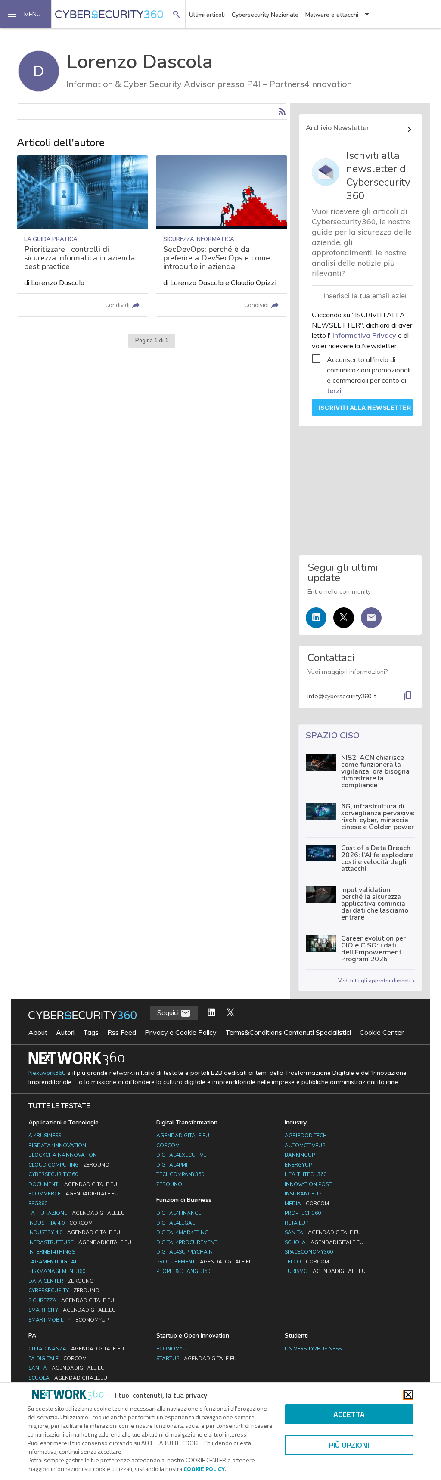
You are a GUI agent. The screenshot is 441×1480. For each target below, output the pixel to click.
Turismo (325, 1271)
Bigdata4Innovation (57, 1145)
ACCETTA (349, 1414)
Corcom (168, 1145)
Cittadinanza (76, 1348)
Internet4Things (51, 1251)
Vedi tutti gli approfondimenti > (376, 980)
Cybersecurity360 (53, 1174)
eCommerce (73, 1193)
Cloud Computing (68, 1164)
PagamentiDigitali (53, 1261)
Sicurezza (71, 1300)
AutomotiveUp (305, 1145)
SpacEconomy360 (309, 1251)
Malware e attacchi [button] (331, 15)
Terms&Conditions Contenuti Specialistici (288, 1032)
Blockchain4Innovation (62, 1155)
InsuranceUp (303, 1193)
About (37, 1032)
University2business (313, 1348)
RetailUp (296, 1223)
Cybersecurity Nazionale (265, 15)
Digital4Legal (175, 1223)
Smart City (72, 1310)
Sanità (323, 1232)
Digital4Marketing (182, 1232)
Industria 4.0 (60, 1223)
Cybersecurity (63, 1290)
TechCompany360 (180, 1174)
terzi (334, 390)
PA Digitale (57, 1358)
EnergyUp (298, 1164)
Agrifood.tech (306, 1135)
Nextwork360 (46, 1073)
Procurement (204, 1261)
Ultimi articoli (207, 15)
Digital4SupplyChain (184, 1251)
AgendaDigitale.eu (182, 1135)
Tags (91, 1032)
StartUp (196, 1358)
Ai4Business (44, 1135)
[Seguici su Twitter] (343, 617)
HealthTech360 (305, 1174)
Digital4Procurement (186, 1242)
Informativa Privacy (364, 335)
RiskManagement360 (56, 1271)
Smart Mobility (68, 1319)
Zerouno (169, 1184)
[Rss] (282, 111)
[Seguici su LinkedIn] (316, 617)
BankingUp (300, 1155)
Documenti (72, 1184)
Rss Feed (121, 1032)
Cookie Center (382, 1032)
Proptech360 (303, 1213)
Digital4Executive (181, 1155)
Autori (65, 1032)
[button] (26, 14)
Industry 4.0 (74, 1232)
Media (307, 1203)
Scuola (324, 1242)
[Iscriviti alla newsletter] (371, 617)
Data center (61, 1281)
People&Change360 (183, 1271)
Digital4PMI (171, 1164)
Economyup (172, 1348)
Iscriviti (365, 407)
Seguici (168, 1012)
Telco (307, 1261)
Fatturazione (76, 1213)
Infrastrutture (79, 1242)
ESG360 (37, 1203)
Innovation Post (308, 1184)
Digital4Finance (178, 1213)
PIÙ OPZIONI (349, 1445)
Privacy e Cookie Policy (181, 1032)
